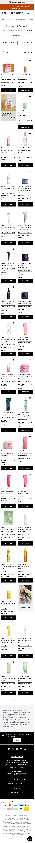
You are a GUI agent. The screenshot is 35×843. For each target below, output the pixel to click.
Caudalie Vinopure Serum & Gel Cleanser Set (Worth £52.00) (7, 529)
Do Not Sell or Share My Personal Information (16, 774)
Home (2, 19)
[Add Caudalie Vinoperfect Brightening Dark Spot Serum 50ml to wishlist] (30, 512)
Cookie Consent (16, 771)
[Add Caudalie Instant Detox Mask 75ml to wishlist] (13, 398)
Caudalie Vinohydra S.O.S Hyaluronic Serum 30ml (8, 377)
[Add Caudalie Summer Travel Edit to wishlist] (13, 60)
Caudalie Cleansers (9, 42)
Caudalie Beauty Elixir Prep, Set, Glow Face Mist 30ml (24, 640)
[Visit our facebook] (9, 749)
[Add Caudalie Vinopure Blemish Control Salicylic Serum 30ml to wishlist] (30, 96)
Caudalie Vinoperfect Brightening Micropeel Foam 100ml (8, 340)
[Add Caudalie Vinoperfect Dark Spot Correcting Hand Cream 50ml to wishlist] (30, 211)
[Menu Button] (2, 13)
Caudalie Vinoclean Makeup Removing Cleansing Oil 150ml (24, 415)
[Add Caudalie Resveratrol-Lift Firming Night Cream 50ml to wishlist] (30, 360)
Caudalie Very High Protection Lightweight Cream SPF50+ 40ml (8, 640)
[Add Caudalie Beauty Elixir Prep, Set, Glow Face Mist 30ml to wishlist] (30, 624)
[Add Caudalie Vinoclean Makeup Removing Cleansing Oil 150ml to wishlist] (30, 398)
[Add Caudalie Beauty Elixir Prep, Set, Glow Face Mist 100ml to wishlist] (30, 133)
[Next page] (21, 700)
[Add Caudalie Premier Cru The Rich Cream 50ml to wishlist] (30, 287)
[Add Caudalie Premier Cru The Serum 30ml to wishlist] (13, 287)
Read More (16, 35)
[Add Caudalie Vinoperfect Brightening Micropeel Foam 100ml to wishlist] (13, 323)
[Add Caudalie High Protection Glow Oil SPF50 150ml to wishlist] (30, 550)
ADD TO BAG (8, 90)
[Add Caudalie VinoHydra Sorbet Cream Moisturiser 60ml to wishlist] (30, 474)
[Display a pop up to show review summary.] (14, 83)
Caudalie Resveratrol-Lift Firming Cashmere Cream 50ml (8, 453)
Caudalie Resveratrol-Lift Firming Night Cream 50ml (25, 377)
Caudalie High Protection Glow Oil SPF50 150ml (23, 566)
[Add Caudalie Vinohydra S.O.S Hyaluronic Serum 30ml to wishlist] (13, 360)
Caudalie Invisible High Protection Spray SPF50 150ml (8, 566)
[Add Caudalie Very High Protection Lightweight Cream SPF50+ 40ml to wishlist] (13, 624)
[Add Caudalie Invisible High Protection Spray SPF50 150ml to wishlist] (13, 550)
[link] (28, 13)
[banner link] (25, 597)
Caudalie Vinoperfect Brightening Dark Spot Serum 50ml (24, 529)
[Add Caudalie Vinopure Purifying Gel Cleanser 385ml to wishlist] (13, 662)
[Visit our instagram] (17, 749)
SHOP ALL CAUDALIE (16, 26)
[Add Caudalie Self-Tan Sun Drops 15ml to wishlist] (30, 60)
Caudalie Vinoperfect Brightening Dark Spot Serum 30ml (8, 188)
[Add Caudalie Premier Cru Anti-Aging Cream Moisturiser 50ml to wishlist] (30, 249)
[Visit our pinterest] (25, 749)
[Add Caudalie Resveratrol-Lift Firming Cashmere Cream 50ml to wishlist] (13, 436)
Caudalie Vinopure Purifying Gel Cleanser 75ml (24, 678)
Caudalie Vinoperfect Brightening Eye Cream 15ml (8, 227)
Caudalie (9, 19)
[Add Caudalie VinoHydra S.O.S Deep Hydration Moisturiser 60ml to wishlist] (13, 474)
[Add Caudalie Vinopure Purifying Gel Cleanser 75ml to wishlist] (30, 662)
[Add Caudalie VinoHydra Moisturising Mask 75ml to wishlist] (30, 436)
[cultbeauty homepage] (17, 13)
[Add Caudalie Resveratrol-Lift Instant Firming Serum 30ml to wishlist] (13, 133)
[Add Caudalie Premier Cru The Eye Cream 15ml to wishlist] (13, 249)
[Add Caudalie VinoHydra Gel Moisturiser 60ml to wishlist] (30, 323)
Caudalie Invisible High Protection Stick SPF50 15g (8, 603)
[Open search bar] (5, 13)
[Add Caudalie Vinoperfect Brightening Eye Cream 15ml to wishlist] (13, 211)
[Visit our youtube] (21, 749)
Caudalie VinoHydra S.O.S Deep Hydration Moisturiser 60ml (7, 491)
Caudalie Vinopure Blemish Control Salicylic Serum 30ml (25, 113)
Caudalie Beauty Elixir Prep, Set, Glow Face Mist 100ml (24, 150)
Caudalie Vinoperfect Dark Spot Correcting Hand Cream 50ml (24, 227)
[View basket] (31, 13)
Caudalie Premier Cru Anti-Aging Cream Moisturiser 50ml (24, 265)
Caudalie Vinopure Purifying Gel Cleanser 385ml (8, 678)
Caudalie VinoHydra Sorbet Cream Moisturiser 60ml (24, 491)
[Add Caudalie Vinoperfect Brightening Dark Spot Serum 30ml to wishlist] (13, 171)
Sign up (17, 740)
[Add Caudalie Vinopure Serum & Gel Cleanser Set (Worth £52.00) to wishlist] (13, 512)
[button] (8, 107)
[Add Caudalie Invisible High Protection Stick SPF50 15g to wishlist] (13, 587)
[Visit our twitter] (13, 749)
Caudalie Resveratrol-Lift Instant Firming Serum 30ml (8, 150)
